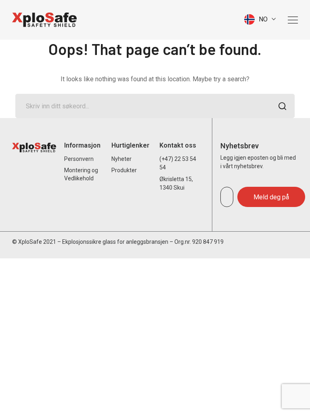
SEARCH (282, 106)
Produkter (124, 170)
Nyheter (121, 159)
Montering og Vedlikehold (81, 174)
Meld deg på (271, 197)
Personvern (79, 159)
